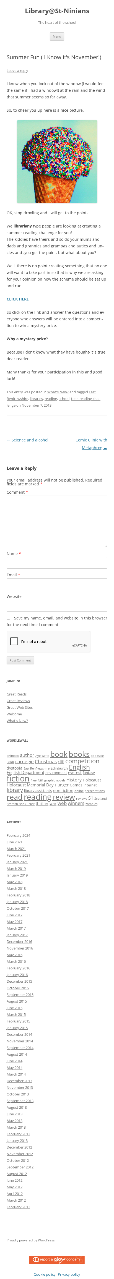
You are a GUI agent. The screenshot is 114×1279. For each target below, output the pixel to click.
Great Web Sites (20, 707)
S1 (90, 798)
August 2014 (17, 1054)
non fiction (63, 790)
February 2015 (18, 1021)
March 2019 (16, 868)
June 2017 (14, 914)
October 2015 (18, 987)
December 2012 (19, 1147)
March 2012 (16, 1200)
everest (75, 772)
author (27, 755)
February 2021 (18, 855)
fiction (18, 778)
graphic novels (54, 780)
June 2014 (14, 1060)
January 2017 (17, 934)
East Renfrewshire (37, 768)
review (63, 797)
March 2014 (16, 1074)
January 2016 (17, 974)
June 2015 (14, 1007)
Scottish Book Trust (21, 804)
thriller (42, 803)
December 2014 (19, 1034)
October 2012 (18, 1160)
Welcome (14, 714)
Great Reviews (18, 700)
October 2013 (18, 1094)
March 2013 (16, 1127)
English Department (25, 772)
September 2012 (20, 1167)
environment (56, 772)
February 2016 (18, 968)
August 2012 (17, 1173)
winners (76, 803)
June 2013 (14, 1113)
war (53, 803)
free (34, 780)
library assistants (38, 790)
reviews (81, 799)
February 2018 (18, 895)
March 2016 (16, 961)
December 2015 (19, 981)
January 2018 (17, 901)
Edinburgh (59, 768)
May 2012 (14, 1186)
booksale (97, 756)
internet (90, 785)
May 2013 (14, 1120)
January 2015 (17, 1027)
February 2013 (18, 1133)
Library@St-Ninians (57, 11)
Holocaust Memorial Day (30, 785)
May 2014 (14, 1067)
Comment (17, 492)
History (74, 780)
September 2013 (20, 1100)
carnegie (24, 761)
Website (14, 596)
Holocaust (92, 780)
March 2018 (16, 888)
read (15, 797)
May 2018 (14, 881)
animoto (13, 756)
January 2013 (17, 1140)
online (79, 791)
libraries (36, 398)
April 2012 (15, 1193)
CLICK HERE (18, 299)
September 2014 (20, 1047)
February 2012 (18, 1206)
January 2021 (17, 861)
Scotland (100, 799)
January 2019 (17, 875)
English (79, 767)
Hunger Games (68, 785)
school (64, 398)
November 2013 (20, 1087)
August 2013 (17, 1107)
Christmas (46, 761)
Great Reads (17, 694)
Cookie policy (45, 1274)
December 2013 (19, 1080)
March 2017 (16, 928)
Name (14, 553)
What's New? (58, 391)
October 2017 (18, 908)
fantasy (89, 772)
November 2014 (20, 1041)
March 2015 (16, 1014)
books (79, 754)
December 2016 (19, 941)
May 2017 (14, 921)
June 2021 (14, 841)
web (62, 803)
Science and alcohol (27, 440)
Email (13, 574)
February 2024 (18, 835)
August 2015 (17, 1001)
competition (82, 761)
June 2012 (14, 1180)
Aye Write (42, 756)
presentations (95, 791)
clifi (61, 761)
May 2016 (14, 954)
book (59, 754)
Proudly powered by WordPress (31, 1240)
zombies (91, 804)
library (15, 790)
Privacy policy (69, 1274)
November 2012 (20, 1153)
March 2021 (16, 848)
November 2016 (20, 948)
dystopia (14, 768)
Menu (57, 36)
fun (40, 780)
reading (51, 398)
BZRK (10, 762)
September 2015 (20, 994)
